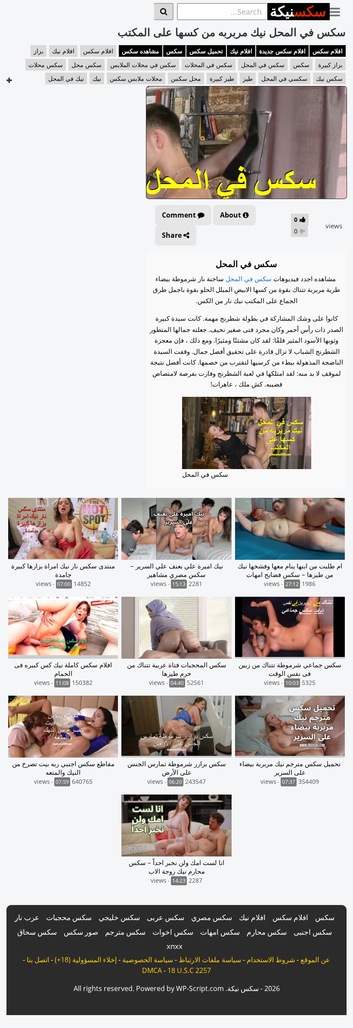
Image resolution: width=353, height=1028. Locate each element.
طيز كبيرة (222, 78)
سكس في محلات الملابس (143, 65)
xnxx (175, 946)
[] (163, 11)
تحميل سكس (206, 51)
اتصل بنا (38, 959)
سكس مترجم (125, 932)
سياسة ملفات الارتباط (210, 959)
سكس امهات (220, 932)
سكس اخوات (172, 932)
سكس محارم (267, 932)
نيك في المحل (66, 78)
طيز (248, 78)
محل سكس (186, 78)
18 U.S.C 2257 (189, 970)
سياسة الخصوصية (147, 959)
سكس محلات (45, 65)
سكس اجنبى (313, 932)
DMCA (152, 970)
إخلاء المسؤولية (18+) (86, 959)
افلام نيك (241, 51)
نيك (97, 78)
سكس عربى (165, 917)
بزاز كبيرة (330, 65)
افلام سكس (328, 51)
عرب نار (27, 917)
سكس (174, 51)
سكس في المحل (263, 65)
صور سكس (81, 932)
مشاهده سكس (140, 51)
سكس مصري (211, 917)
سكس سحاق (37, 932)
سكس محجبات (69, 917)
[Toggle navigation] (338, 10)
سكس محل (86, 65)
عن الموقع (315, 959)
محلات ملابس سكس (136, 78)
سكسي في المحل (284, 78)
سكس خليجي (119, 917)
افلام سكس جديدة (282, 51)
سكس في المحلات (208, 65)
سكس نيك (329, 78)
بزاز (38, 51)
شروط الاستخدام (271, 959)
